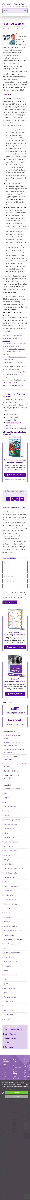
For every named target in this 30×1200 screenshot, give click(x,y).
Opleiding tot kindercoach (12, 953)
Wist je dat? (7, 1019)
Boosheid (7, 815)
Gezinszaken (8, 891)
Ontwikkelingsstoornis (11, 944)
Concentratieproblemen (12, 820)
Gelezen (6, 882)
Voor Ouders (10, 1033)
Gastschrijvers (8, 864)
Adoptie (6, 798)
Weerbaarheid (8, 1015)
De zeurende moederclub (17, 343)
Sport (5, 992)
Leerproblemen (9, 917)
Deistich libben (9, 837)
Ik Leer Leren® (15, 1074)
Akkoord (16, 1092)
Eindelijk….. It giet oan (11, 771)
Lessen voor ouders (10, 926)
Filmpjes (6, 860)
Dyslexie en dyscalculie (11, 842)
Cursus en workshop (10, 824)
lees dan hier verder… (13, 369)
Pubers (6, 979)
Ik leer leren (19, 385)
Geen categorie (9, 877)
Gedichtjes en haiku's (11, 873)
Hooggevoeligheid (10, 899)
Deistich (6, 833)
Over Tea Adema (11, 415)
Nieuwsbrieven (9, 935)
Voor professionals (17, 1066)
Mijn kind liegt (14, 346)
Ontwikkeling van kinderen (13, 939)
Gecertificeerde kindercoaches (14, 868)
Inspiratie (7, 908)
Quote (6, 984)
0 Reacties (22, 28)
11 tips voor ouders (15, 335)
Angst (5, 802)
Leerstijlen (7, 922)
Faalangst (7, 855)
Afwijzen (16, 1096)
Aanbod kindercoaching (12, 789)
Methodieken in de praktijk (13, 930)
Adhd (5, 793)
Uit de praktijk (8, 1001)
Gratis (7, 1042)
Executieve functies (10, 851)
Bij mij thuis (8, 811)
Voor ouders (15, 1070)
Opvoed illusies (9, 957)
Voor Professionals (13, 1029)
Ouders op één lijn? (15, 362)
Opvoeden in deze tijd (11, 961)
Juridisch (7, 913)
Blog (14, 1077)
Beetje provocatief (10, 806)
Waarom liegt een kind (16, 349)
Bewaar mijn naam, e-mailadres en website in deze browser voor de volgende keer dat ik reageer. (14, 595)
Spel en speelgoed (10, 988)
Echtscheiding (8, 846)
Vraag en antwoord (10, 1010)
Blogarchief (16, 1078)
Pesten (6, 970)
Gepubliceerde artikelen (12, 886)
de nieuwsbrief (11, 382)
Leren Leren (10, 1038)
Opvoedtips (7, 966)
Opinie (6, 948)
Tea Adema (9, 28)
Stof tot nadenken (10, 997)
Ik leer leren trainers (10, 904)
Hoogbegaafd (8, 895)
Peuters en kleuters (10, 975)
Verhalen (7, 1006)
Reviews (9, 1047)
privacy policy (16, 1084)
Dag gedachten (9, 829)
